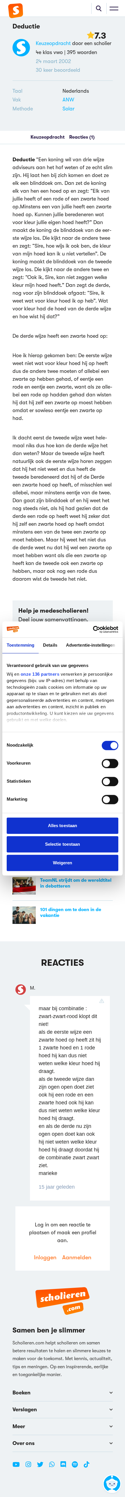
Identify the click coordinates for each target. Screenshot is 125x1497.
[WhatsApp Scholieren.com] (54, 1466)
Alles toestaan (62, 825)
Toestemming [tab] (20, 645)
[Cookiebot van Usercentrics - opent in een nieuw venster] (92, 629)
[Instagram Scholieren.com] (30, 1466)
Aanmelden (76, 1257)
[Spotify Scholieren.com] (77, 1466)
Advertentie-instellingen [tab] (90, 645)
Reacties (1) (82, 137)
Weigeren (62, 862)
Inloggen (45, 1257)
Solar (68, 109)
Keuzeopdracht (53, 43)
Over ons (23, 1443)
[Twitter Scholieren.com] (42, 1466)
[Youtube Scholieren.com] (18, 1466)
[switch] (110, 763)
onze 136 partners (40, 674)
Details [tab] (50, 645)
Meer (18, 1426)
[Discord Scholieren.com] (65, 1466)
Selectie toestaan (62, 844)
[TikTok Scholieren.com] (86, 1466)
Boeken (21, 1393)
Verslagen (24, 1409)
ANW (68, 100)
